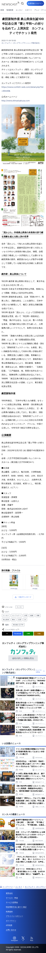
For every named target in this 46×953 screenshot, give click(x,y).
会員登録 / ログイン (35, 3)
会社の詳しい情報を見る (23, 658)
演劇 (37, 615)
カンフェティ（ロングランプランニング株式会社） (21, 43)
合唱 (25, 615)
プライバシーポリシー (14, 916)
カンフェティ (16, 615)
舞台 (13, 619)
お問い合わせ (11, 930)
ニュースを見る (39, 671)
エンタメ (19, 10)
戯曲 (31, 615)
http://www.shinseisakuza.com (15, 100)
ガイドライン (11, 921)
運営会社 (9, 893)
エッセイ (6, 615)
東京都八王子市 (18, 625)
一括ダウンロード (24, 597)
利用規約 (9, 912)
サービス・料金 (12, 898)
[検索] (22, 3)
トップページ (7, 887)
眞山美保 (6, 619)
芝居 (19, 619)
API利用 (9, 925)
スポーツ (28, 10)
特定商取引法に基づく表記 (16, 907)
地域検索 (9, 10)
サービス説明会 (12, 902)
